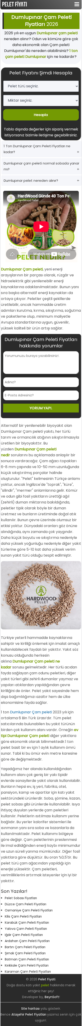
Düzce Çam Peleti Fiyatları (25, 904)
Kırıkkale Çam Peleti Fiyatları (27, 965)
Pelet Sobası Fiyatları (21, 898)
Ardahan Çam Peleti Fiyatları (27, 941)
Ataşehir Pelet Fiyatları (28, 1014)
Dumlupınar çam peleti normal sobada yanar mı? (41, 166)
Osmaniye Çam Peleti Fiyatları (29, 910)
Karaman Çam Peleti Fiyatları (28, 971)
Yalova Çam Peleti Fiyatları (26, 928)
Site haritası (30, 1008)
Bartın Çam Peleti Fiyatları (25, 947)
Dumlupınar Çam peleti (31, 712)
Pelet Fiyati (46, 979)
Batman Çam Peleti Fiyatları (27, 959)
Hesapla (41, 114)
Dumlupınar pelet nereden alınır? (31, 180)
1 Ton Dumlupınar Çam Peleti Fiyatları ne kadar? (37, 149)
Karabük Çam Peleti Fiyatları (27, 922)
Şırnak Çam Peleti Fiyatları (25, 953)
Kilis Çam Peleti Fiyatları (23, 916)
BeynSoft (52, 997)
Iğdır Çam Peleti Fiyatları (24, 935)
